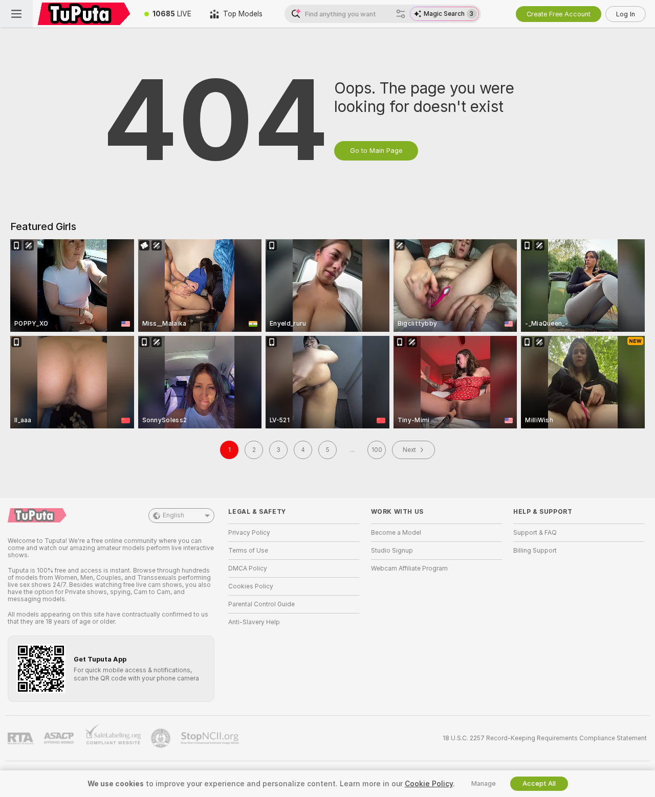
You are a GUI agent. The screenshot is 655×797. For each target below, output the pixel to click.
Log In (625, 14)
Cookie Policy (429, 784)
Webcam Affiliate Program (409, 568)
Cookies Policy (250, 586)
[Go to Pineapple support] (161, 738)
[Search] (401, 14)
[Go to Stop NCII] (211, 738)
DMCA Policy (247, 568)
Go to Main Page (376, 150)
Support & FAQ (535, 532)
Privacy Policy (249, 532)
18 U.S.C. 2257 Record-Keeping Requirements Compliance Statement (545, 738)
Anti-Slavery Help (254, 622)
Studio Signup (392, 550)
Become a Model (396, 532)
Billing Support (535, 550)
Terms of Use (248, 550)
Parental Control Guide (261, 604)
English (173, 515)
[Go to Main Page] (84, 14)
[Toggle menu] (16, 14)
